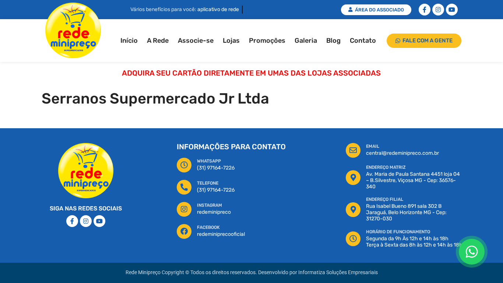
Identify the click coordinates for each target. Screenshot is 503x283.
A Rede (158, 40)
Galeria (306, 40)
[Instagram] (438, 9)
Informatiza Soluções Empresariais (338, 272)
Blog (333, 40)
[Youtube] (452, 9)
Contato (363, 40)
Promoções (267, 40)
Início (129, 40)
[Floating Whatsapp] (472, 252)
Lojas (231, 40)
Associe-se (196, 40)
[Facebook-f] (424, 9)
